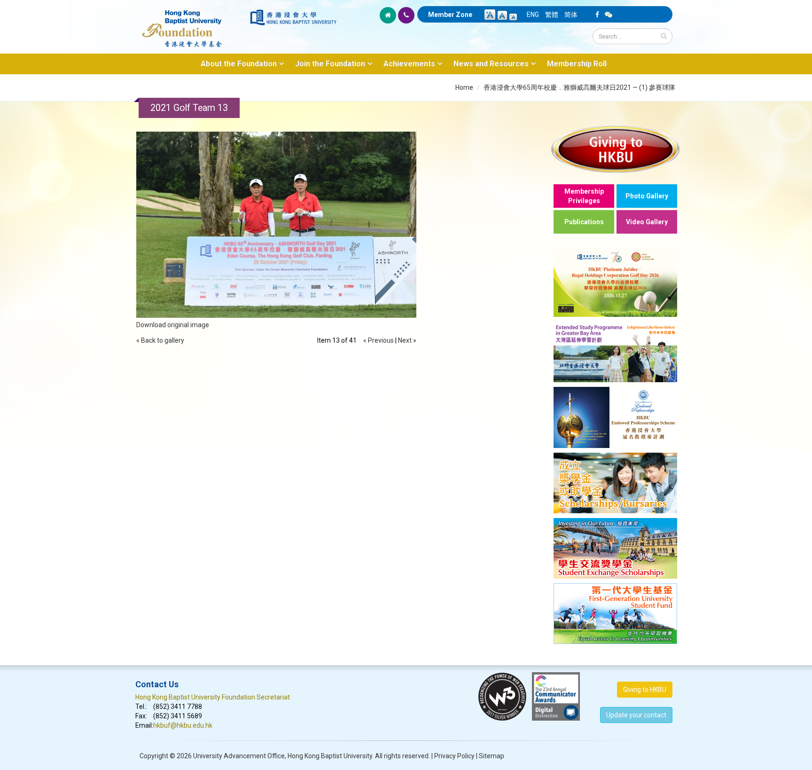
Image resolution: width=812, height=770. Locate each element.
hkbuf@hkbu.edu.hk (182, 725)
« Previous (378, 340)
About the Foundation (239, 63)
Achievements (409, 63)
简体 (571, 14)
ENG (533, 14)
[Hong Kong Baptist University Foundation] (192, 23)
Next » (407, 340)
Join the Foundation (330, 63)
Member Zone (450, 14)
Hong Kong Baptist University (330, 756)
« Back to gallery (160, 340)
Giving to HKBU (644, 689)
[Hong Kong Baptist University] (293, 17)
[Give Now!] (615, 149)
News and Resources (491, 63)
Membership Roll (577, 63)
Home (464, 87)
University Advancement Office (239, 756)
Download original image (172, 325)
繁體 (551, 14)
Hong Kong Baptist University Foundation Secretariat (212, 697)
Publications (584, 222)
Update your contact (636, 715)
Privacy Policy (454, 756)
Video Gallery (647, 222)
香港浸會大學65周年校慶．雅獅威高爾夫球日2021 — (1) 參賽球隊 (579, 87)
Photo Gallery (646, 196)
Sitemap (491, 756)
